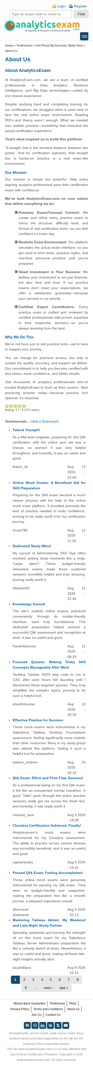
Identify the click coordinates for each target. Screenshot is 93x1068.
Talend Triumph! (26, 430)
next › (48, 988)
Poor (7, 406)
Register (80, 6)
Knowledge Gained (29, 604)
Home (9, 45)
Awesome (23, 406)
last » (64, 988)
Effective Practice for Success (38, 720)
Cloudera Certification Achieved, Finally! (47, 825)
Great (20, 406)
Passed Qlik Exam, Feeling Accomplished (48, 873)
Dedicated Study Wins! (32, 546)
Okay (11, 406)
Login (61, 6)
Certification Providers (42, 1054)
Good (15, 406)
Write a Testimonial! (44, 421)
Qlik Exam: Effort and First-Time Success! (48, 778)
